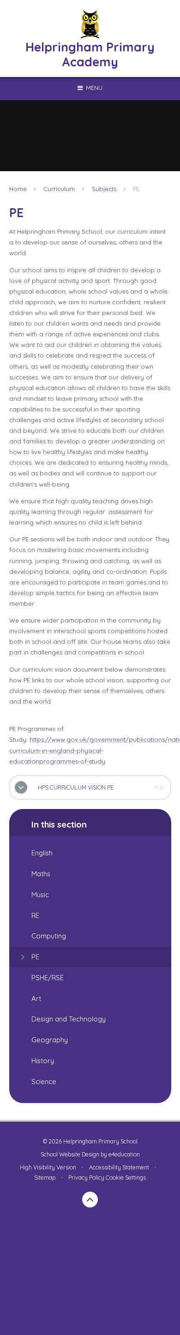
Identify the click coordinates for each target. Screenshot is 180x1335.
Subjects (104, 189)
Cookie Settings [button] (126, 1177)
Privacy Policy (86, 1177)
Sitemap (44, 1177)
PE (136, 189)
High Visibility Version (48, 1167)
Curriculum (59, 189)
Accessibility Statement (119, 1167)
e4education (124, 1154)
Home (18, 189)
